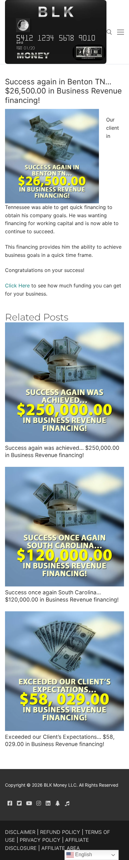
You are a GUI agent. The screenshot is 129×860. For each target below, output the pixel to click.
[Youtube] (29, 803)
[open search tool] (109, 32)
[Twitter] (19, 803)
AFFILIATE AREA (60, 848)
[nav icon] (120, 32)
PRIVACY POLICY (40, 840)
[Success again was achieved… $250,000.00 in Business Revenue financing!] (64, 382)
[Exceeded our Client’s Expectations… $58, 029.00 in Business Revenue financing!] (64, 671)
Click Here (17, 285)
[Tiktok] (67, 803)
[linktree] (58, 803)
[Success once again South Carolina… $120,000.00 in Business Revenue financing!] (64, 526)
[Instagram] (39, 803)
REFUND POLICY (60, 832)
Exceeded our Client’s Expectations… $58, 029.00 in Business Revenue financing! (60, 740)
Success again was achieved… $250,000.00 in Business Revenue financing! (62, 451)
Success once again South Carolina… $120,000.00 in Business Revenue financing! (62, 596)
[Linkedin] (48, 803)
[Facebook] (10, 803)
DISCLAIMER (20, 832)
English (83, 854)
